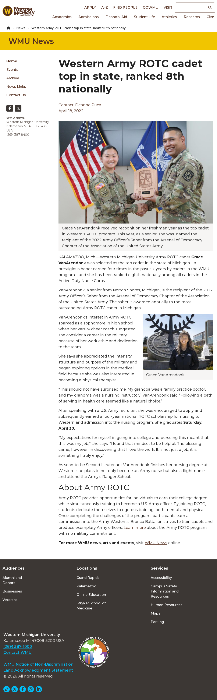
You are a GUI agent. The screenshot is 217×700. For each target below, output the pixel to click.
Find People (125, 8)
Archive (12, 78)
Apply (90, 8)
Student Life (144, 17)
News (20, 28)
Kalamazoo (86, 586)
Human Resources (166, 605)
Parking (157, 622)
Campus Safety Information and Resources (165, 591)
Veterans (10, 600)
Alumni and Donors (12, 580)
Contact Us (16, 95)
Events (12, 70)
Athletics (169, 17)
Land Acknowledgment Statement (38, 670)
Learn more (135, 527)
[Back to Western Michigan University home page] (18, 12)
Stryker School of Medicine (91, 605)
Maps (155, 613)
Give (210, 17)
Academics (62, 17)
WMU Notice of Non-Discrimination (38, 664)
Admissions (88, 17)
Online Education (91, 595)
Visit (168, 8)
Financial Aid (116, 17)
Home (11, 61)
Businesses (12, 591)
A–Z (104, 8)
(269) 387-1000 (17, 646)
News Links (16, 87)
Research (192, 17)
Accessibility (161, 578)
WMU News (31, 41)
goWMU (150, 8)
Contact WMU (17, 652)
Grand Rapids (88, 578)
